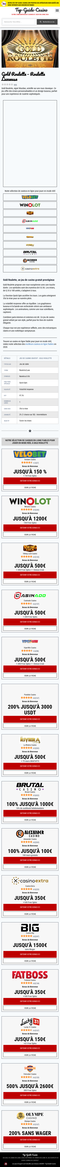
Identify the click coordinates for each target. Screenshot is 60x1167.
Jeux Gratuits (52, 1158)
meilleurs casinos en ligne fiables (40, 344)
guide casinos (26, 1160)
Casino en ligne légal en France (21, 1158)
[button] (57, 10)
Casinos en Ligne (40, 1158)
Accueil (5, 1158)
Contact (36, 1160)
